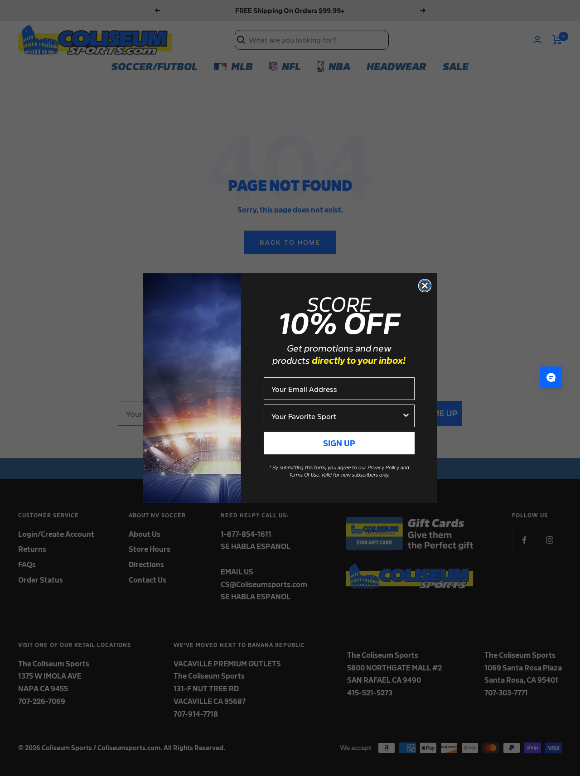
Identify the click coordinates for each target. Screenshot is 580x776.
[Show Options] (406, 416)
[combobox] (336, 416)
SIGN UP (339, 442)
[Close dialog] (424, 285)
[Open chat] (551, 377)
